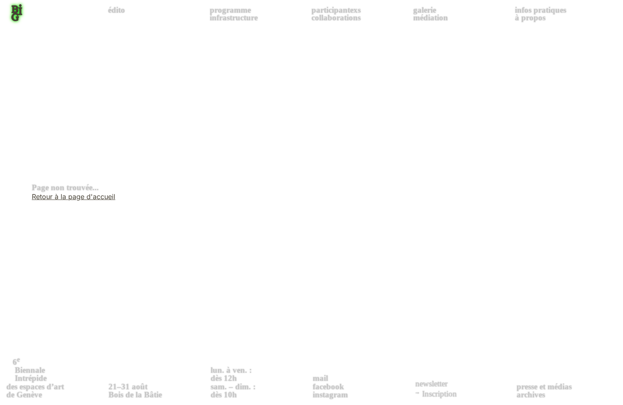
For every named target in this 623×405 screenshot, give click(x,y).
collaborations (336, 17)
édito (116, 10)
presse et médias (544, 386)
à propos (530, 17)
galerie (424, 10)
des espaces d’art (35, 377)
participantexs (336, 10)
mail (320, 378)
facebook (328, 386)
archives (531, 394)
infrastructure (234, 17)
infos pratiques (540, 10)
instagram (330, 394)
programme (230, 10)
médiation (430, 17)
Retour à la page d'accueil (73, 196)
